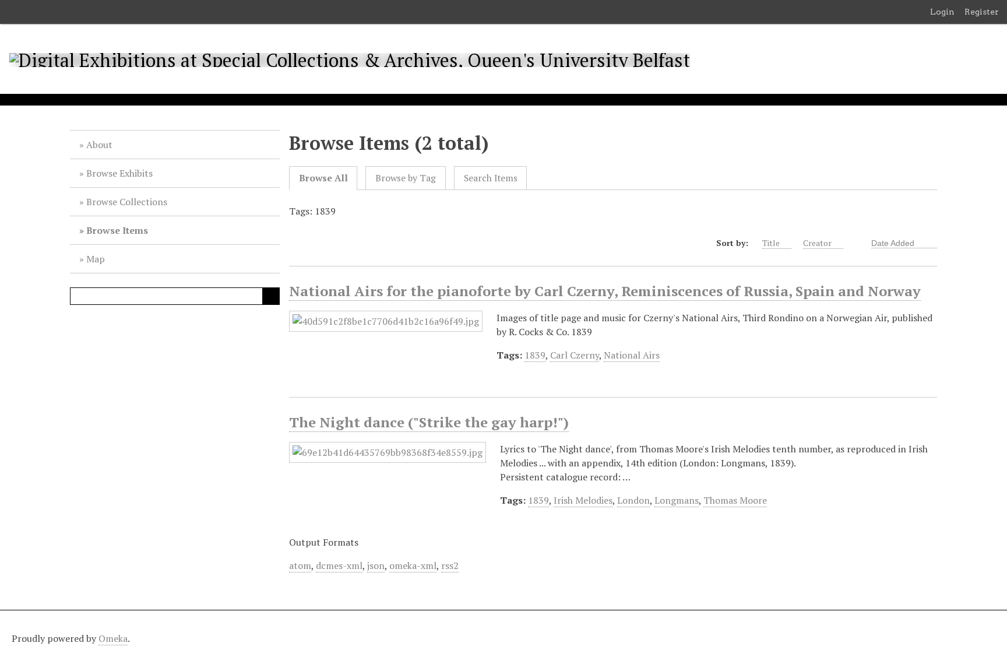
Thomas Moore (735, 500)
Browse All (323, 178)
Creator (817, 242)
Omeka (113, 638)
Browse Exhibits (119, 173)
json (376, 565)
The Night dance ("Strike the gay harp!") (429, 422)
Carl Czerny (574, 355)
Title (771, 242)
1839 (534, 355)
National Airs (632, 355)
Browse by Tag (405, 178)
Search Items (490, 178)
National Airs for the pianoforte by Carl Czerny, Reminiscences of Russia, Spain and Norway (605, 291)
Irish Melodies (583, 500)
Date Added (894, 243)
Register (981, 11)
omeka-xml (412, 565)
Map (95, 258)
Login (942, 11)
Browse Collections (126, 201)
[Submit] (271, 296)
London (633, 500)
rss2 (450, 565)
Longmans (676, 500)
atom (300, 565)
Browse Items (117, 230)
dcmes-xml (339, 565)
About (99, 144)
